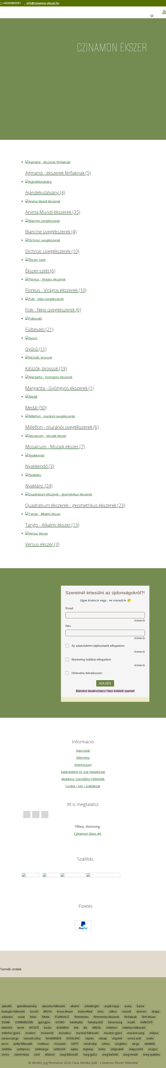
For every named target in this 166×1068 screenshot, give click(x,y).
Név (68, 626)
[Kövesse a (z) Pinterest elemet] (44, 814)
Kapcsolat (83, 751)
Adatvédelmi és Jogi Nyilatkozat (83, 772)
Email (69, 608)
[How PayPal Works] (83, 929)
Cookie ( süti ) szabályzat (82, 786)
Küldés (105, 683)
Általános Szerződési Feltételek (83, 779)
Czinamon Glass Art (87, 834)
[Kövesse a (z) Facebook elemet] (26, 814)
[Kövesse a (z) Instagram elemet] (35, 814)
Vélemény (83, 758)
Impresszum (83, 765)
